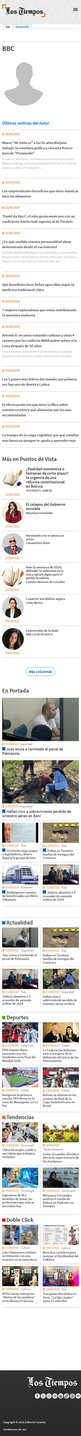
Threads (72, 1396)
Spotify (78, 1396)
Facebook (37, 1396)
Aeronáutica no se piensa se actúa (45, 537)
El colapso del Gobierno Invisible (45, 506)
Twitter (43, 1396)
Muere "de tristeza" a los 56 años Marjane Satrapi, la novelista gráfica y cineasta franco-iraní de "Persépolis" (37, 148)
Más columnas (40, 671)
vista (5, 698)
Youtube (61, 1396)
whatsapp (49, 1396)
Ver (9, 27)
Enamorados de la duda (42, 630)
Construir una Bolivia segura (45, 599)
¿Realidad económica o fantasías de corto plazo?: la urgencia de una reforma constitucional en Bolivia (47, 477)
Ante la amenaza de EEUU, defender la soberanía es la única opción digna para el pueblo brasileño (44, 572)
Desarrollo (22, 27)
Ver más (7, 929)
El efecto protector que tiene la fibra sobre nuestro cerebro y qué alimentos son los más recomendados (36, 410)
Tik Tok (66, 1396)
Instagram (55, 1396)
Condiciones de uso (14, 1429)
